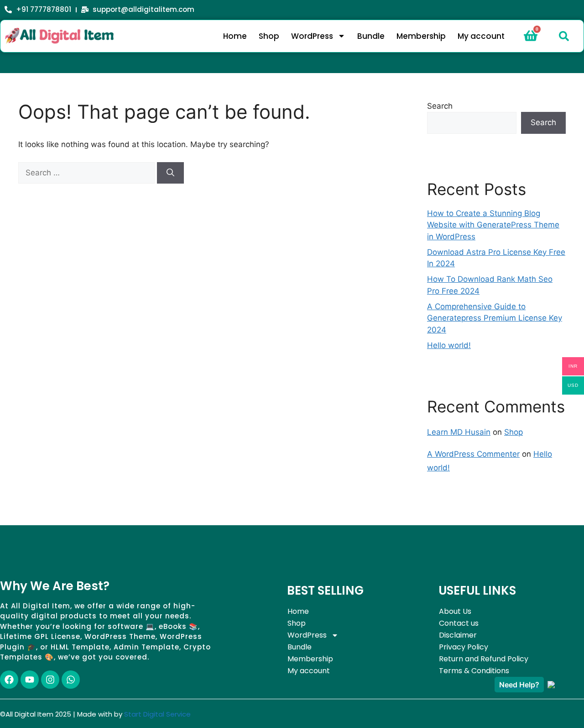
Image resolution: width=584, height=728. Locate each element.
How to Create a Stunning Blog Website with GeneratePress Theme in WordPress (493, 225)
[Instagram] (50, 679)
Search (440, 106)
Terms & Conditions (474, 670)
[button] (564, 36)
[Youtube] (30, 679)
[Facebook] (9, 679)
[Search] (170, 173)
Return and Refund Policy (483, 659)
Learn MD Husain (458, 432)
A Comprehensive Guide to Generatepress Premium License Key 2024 (494, 318)
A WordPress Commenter (473, 454)
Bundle (371, 36)
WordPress (312, 36)
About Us (455, 611)
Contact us (459, 623)
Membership (421, 36)
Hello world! (449, 345)
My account (481, 36)
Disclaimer (458, 635)
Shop (269, 36)
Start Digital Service (157, 714)
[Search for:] (87, 172)
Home (235, 36)
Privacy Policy (463, 647)
